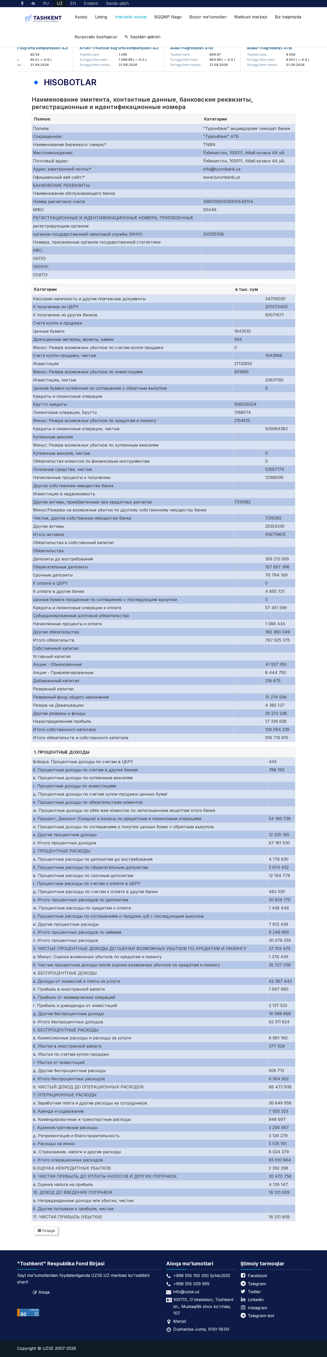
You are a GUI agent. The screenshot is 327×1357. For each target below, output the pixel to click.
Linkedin (256, 1299)
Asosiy (81, 16)
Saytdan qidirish (145, 36)
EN (73, 3)
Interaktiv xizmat (131, 16)
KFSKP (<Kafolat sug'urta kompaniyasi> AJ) (108, 48)
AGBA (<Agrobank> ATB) (181, 48)
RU (46, 3)
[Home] (44, 19)
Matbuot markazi (250, 16)
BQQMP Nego (168, 16)
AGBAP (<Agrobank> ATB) (259, 48)
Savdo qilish (117, 3)
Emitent (91, 3)
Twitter (254, 1291)
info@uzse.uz (186, 1291)
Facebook (257, 1275)
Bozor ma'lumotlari (208, 16)
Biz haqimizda (288, 16)
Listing (101, 16)
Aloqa (44, 1292)
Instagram (257, 1307)
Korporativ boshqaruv (96, 36)
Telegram (257, 1283)
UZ (60, 3)
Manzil (179, 1321)
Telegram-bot (261, 1315)
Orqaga (48, 1230)
